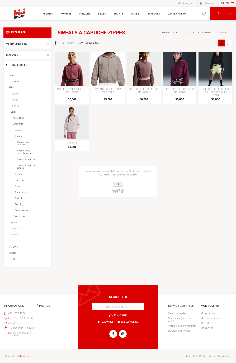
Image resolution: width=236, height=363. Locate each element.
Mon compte (208, 313)
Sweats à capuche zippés (26, 166)
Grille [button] (221, 43)
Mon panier (207, 328)
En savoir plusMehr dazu (118, 190)
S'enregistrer (187, 3)
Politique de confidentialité (182, 325)
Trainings (20, 204)
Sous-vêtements (22, 210)
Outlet (12, 259)
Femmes (13, 75)
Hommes (14, 81)
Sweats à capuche (26, 159)
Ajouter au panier (71, 77)
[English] (227, 3)
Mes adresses (208, 323)
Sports (12, 252)
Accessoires (19, 118)
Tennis (14, 222)
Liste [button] (229, 43)
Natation (15, 228)
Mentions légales (177, 313)
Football (15, 93)
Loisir (13, 112)
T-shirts (18, 174)
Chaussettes (21, 192)
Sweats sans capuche (23, 143)
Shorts (18, 186)
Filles (11, 87)
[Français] (222, 3)
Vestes (18, 130)
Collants (19, 198)
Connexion (210, 3)
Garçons (13, 246)
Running (15, 105)
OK (118, 184)
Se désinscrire (129, 322)
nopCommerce (22, 356)
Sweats (18, 136)
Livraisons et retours (179, 330)
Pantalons (20, 180)
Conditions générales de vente (181, 319)
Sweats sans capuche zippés (25, 152)
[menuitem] (184, 313)
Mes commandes (210, 318)
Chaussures (19, 216)
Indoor (14, 240)
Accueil (165, 32)
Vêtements (18, 124)
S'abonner (108, 322)
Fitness (14, 99)
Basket (14, 234)
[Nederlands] (232, 3)
